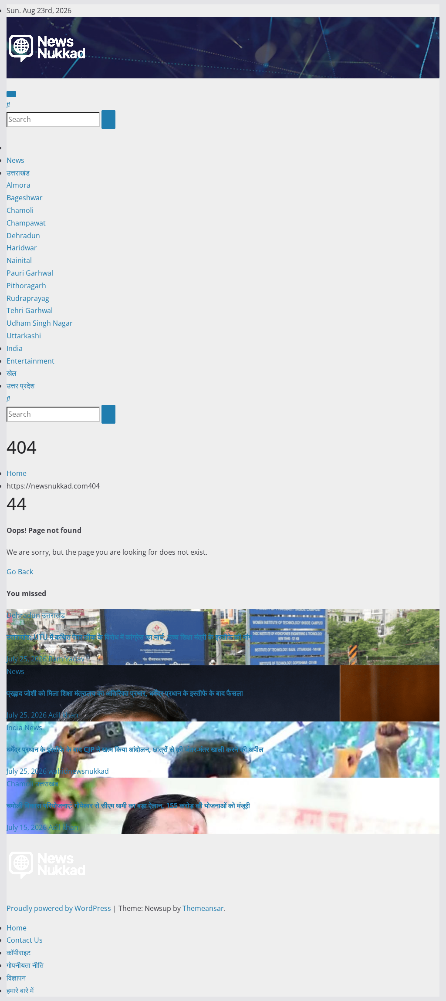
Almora (18, 185)
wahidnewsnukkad (78, 771)
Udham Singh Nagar (40, 323)
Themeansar (203, 908)
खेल (12, 373)
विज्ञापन (16, 978)
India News (24, 727)
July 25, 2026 (27, 659)
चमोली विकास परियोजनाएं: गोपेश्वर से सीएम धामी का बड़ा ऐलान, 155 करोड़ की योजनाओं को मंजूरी (128, 805)
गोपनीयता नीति (25, 965)
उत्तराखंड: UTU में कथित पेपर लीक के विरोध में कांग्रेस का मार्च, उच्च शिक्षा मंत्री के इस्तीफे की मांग (129, 637)
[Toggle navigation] (11, 94)
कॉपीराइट (18, 952)
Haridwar (22, 248)
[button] (8, 104)
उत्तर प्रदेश (20, 386)
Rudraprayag (28, 298)
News (15, 160)
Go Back (20, 571)
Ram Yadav (66, 659)
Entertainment (30, 361)
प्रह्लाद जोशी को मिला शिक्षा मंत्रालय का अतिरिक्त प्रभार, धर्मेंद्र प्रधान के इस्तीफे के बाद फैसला (125, 693)
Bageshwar (25, 197)
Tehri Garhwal (30, 310)
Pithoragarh (26, 285)
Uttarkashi (24, 335)
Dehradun (23, 235)
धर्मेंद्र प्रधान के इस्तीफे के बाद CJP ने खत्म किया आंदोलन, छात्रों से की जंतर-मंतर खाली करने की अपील (135, 749)
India (15, 348)
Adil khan (63, 715)
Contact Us (25, 940)
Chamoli (20, 210)
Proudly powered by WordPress (60, 908)
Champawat (26, 223)
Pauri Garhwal (30, 273)
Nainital (19, 260)
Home (17, 473)
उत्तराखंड (18, 173)
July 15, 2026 (27, 827)
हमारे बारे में (20, 990)
